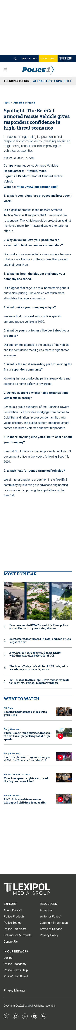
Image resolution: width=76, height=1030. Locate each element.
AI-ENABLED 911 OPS (47, 81)
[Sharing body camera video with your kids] (64, 711)
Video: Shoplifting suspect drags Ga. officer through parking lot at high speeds (27, 736)
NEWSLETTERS (29, 58)
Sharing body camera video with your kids (25, 713)
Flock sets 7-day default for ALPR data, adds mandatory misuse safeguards (38, 668)
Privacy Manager (14, 990)
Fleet (6, 102)
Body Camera (12, 729)
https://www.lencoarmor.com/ (37, 187)
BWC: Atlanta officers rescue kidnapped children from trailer (25, 801)
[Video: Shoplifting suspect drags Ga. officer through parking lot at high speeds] (64, 732)
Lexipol (29, 1005)
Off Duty (8, 708)
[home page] (38, 889)
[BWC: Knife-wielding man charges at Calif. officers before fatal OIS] (64, 756)
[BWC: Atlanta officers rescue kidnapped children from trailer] (64, 799)
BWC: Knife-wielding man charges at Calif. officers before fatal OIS (27, 758)
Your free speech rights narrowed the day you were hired (26, 780)
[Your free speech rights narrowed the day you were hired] (64, 777)
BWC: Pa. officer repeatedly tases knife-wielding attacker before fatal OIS (35, 654)
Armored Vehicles (24, 102)
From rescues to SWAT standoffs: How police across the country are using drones (38, 627)
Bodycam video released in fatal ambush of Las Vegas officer (40, 640)
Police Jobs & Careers (17, 774)
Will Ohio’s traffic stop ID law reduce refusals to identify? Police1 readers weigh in (39, 682)
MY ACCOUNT (48, 58)
